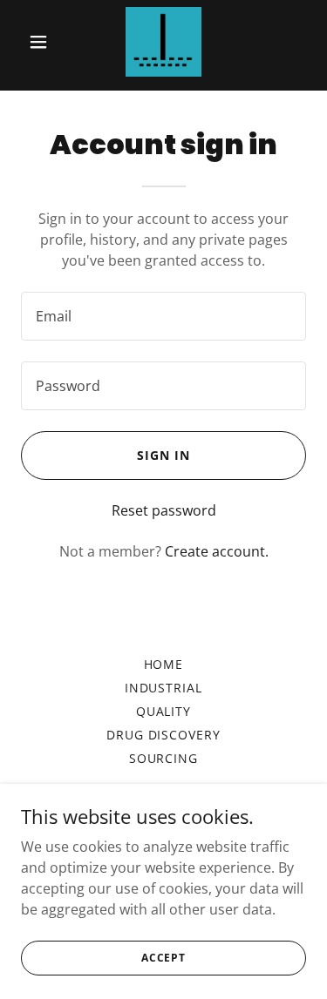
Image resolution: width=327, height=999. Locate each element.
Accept (163, 957)
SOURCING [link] (164, 758)
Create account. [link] (217, 551)
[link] (163, 42)
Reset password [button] (164, 510)
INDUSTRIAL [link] (164, 687)
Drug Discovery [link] (163, 734)
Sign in (163, 455)
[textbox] (163, 316)
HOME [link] (164, 664)
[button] (42, 41)
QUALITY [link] (164, 711)
